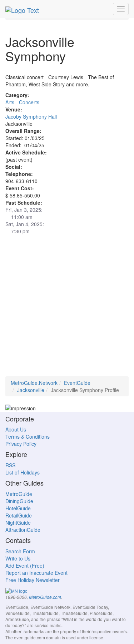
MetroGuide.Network (34, 382)
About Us (15, 429)
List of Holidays (22, 472)
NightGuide (18, 522)
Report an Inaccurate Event (36, 572)
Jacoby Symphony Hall (31, 116)
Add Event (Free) (24, 565)
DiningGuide (19, 501)
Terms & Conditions (27, 436)
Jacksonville (30, 389)
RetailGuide (18, 515)
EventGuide (77, 382)
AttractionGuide (22, 529)
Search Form (20, 551)
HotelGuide (18, 508)
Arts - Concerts (22, 102)
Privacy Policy (20, 443)
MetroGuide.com (45, 597)
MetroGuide (18, 493)
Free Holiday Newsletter (32, 579)
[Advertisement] (67, 309)
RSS (10, 465)
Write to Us (17, 558)
